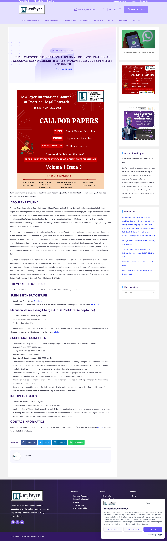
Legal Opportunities (51, 20)
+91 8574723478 (138, 9)
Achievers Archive (69, 20)
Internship (123, 20)
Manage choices (133, 529)
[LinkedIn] (109, 9)
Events (110, 20)
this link (100, 427)
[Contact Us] (144, 1)
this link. (55, 332)
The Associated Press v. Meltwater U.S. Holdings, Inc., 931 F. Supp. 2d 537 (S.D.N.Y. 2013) (138, 253)
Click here (38, 301)
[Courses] (133, 1)
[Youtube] (22, 522)
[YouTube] (120, 9)
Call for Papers (59, 51)
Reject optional (113, 529)
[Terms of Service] (25, 1)
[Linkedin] (13, 522)
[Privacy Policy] (39, 1)
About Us (136, 20)
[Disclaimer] (51, 1)
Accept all (153, 529)
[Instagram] (115, 9)
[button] (105, 9)
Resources (97, 20)
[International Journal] (120, 1)
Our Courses (84, 20)
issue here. (95, 305)
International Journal (29, 20)
